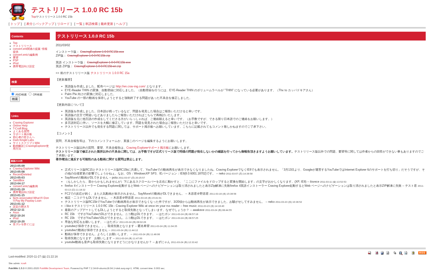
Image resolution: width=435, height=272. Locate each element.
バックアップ (44, 24)
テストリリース (22, 45)
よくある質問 (21, 131)
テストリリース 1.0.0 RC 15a (110, 73)
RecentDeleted (22, 174)
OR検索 (37, 94)
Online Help (20, 125)
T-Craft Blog (20, 128)
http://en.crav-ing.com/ (130, 86)
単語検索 (91, 24)
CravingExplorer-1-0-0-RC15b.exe (102, 51)
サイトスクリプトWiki (26, 142)
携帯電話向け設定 (24, 66)
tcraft (23, 263)
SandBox (18, 180)
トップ (15, 24)
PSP (15, 60)
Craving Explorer (23, 122)
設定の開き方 (21, 206)
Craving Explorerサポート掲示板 (147, 147)
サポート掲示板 (22, 134)
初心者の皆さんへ (24, 137)
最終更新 (107, 24)
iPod (16, 63)
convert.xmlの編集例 (25, 54)
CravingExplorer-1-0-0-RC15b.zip (88, 55)
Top (33, 16)
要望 (15, 57)
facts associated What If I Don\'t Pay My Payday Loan (31, 199)
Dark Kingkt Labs (23, 139)
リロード (63, 24)
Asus (16, 212)
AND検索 (21, 94)
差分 (29, 24)
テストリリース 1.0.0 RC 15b (77, 10)
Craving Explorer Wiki (26, 168)
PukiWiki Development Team (54, 268)
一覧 (79, 24)
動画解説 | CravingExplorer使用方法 (31, 147)
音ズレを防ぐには (24, 224)
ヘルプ (121, 24)
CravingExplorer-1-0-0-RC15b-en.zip (97, 66)
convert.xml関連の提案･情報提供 (30, 50)
